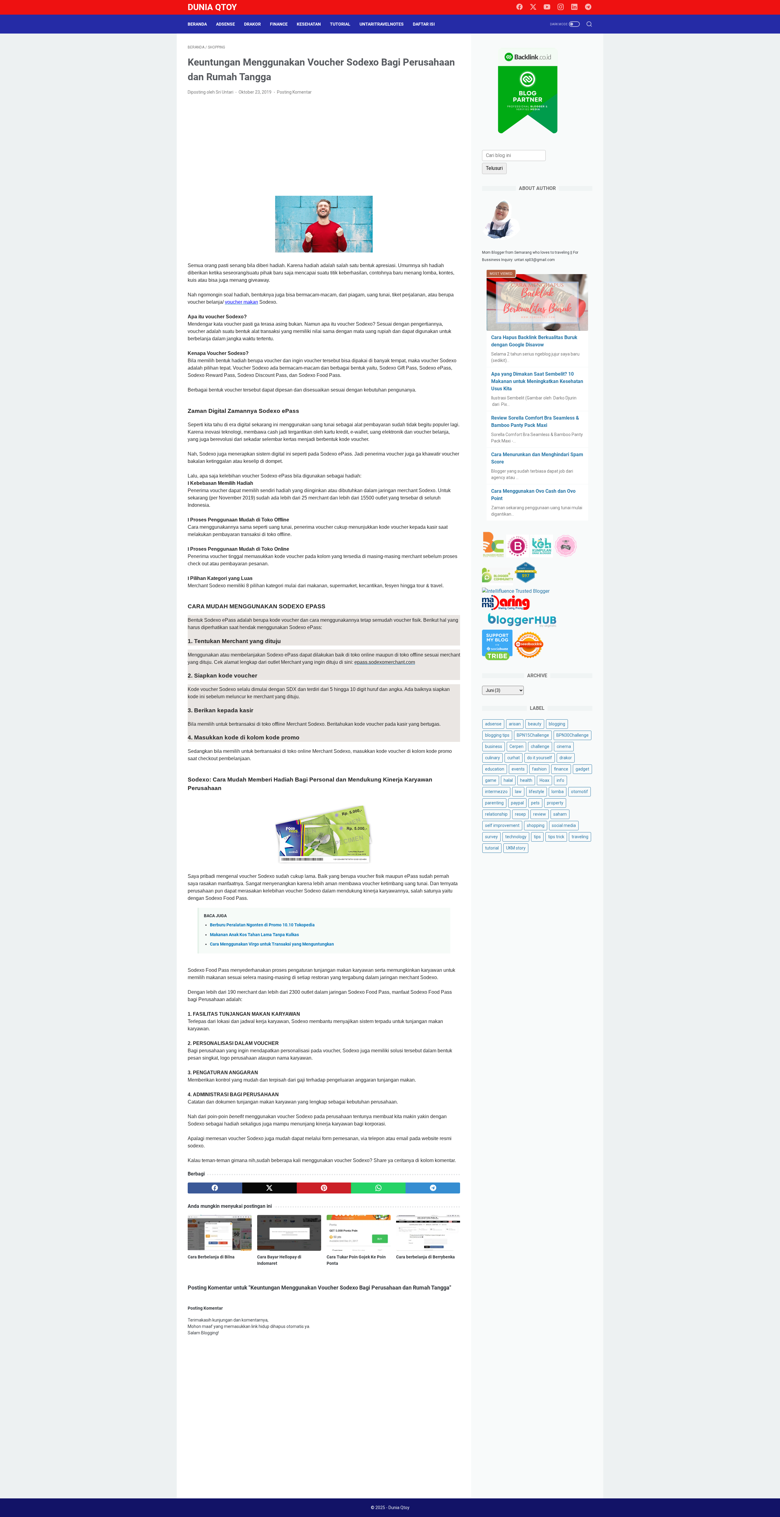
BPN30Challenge (572, 735)
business (493, 746)
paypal (517, 802)
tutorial (492, 848)
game (490, 780)
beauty (534, 723)
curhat (513, 757)
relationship (496, 814)
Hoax (544, 780)
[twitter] (533, 7)
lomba (557, 791)
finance (561, 769)
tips (537, 836)
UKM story (516, 848)
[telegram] (588, 7)
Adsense (225, 24)
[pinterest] (324, 1187)
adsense (493, 723)
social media (564, 825)
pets (535, 802)
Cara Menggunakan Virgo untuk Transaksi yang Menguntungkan (272, 944)
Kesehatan (309, 24)
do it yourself (539, 757)
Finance (279, 24)
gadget (582, 769)
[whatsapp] (378, 1187)
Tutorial (340, 24)
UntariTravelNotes (382, 24)
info (560, 780)
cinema (564, 746)
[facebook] (519, 7)
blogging (557, 723)
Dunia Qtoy (212, 7)
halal (508, 780)
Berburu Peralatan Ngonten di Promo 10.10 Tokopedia (262, 925)
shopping (535, 825)
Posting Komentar (294, 92)
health (526, 780)
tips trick (556, 836)
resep (520, 814)
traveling (580, 836)
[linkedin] (574, 7)
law (518, 791)
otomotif (579, 791)
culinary (492, 757)
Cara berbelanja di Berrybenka (425, 1256)
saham (560, 814)
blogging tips (497, 735)
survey (491, 836)
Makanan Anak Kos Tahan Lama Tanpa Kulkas (254, 934)
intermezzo (496, 791)
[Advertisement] (324, 145)
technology (515, 836)
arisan (515, 723)
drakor (565, 757)
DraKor (252, 24)
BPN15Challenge (533, 735)
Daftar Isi (424, 24)
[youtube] (547, 7)
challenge (540, 746)
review (539, 814)
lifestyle (536, 791)
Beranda (197, 24)
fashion (539, 769)
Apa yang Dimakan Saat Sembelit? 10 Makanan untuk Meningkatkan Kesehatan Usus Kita (537, 381)
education (494, 769)
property (555, 802)
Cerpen (516, 746)
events (518, 769)
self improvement (502, 825)
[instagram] (560, 7)
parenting (494, 802)
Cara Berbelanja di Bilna (211, 1256)
